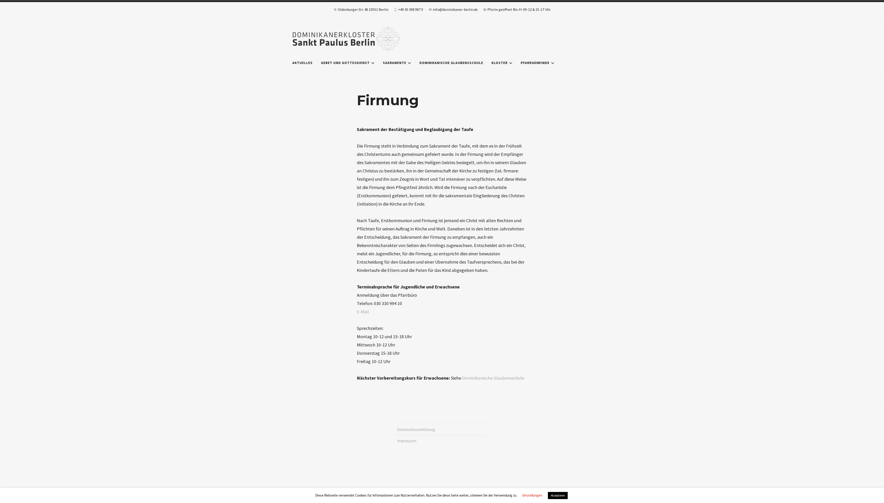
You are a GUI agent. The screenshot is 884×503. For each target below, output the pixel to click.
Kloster (499, 63)
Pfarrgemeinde (535, 63)
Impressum (406, 440)
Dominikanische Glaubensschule (451, 63)
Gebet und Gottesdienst (345, 63)
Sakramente (394, 63)
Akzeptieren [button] (558, 495)
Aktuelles (302, 63)
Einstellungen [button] (532, 495)
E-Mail (363, 311)
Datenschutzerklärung (416, 429)
